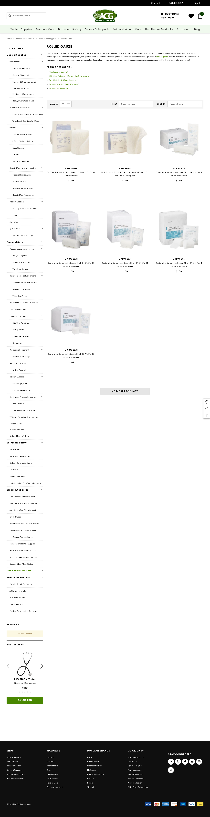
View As (54, 104)
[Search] (10, 15)
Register (171, 17)
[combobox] (26, 15)
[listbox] (184, 104)
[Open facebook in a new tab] (185, 762)
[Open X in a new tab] (178, 762)
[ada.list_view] (68, 104)
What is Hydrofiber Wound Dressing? (64, 84)
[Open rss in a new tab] (171, 762)
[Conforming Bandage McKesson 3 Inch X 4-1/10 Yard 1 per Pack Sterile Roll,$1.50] (125, 229)
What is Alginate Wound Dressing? (63, 80)
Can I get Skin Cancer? (58, 72)
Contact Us (157, 3)
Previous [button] (8, 666)
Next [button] (42, 666)
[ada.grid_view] (63, 104)
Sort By (161, 104)
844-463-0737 (176, 3)
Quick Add (25, 700)
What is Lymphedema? (59, 88)
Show (113, 104)
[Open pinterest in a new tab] (171, 770)
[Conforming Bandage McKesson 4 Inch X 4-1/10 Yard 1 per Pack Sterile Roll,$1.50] (71, 229)
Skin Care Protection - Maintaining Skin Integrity (69, 76)
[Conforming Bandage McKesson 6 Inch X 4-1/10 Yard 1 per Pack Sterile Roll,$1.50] (178, 138)
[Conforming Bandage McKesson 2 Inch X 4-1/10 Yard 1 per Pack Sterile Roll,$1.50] (178, 229)
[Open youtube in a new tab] (192, 762)
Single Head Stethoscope (25, 683)
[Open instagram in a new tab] (199, 762)
